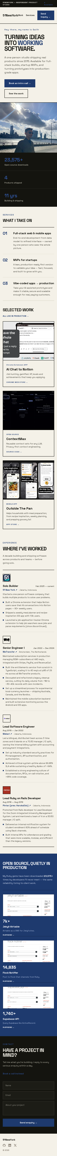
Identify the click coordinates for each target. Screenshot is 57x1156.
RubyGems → (8, 935)
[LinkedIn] (9, 1145)
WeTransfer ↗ (10, 651)
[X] (15, 1145)
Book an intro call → (20, 83)
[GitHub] (4, 1145)
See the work (16, 93)
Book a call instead (13, 1073)
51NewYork (10, 15)
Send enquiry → (28, 1122)
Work (20, 15)
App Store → (12, 524)
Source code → (14, 452)
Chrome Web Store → (17, 382)
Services (30, 15)
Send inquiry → (45, 15)
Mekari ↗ (7, 734)
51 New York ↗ (10, 590)
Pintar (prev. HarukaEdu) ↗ (17, 805)
